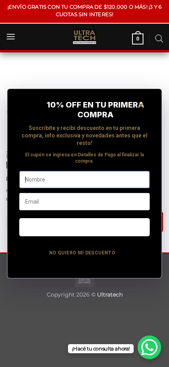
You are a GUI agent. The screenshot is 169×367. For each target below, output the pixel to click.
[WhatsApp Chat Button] (149, 347)
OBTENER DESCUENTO (84, 227)
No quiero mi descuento (82, 253)
